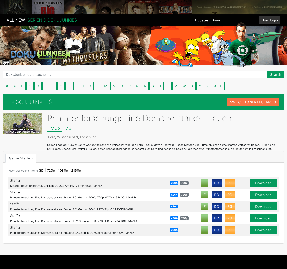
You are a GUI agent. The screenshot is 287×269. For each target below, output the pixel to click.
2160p (76, 170)
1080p (63, 170)
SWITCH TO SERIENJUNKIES (253, 102)
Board (216, 20)
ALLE (218, 86)
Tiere (51, 137)
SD (41, 170)
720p (51, 170)
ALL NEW (42, 20)
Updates (201, 20)
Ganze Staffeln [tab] (21, 158)
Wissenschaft (67, 137)
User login (270, 20)
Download (263, 183)
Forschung (88, 137)
